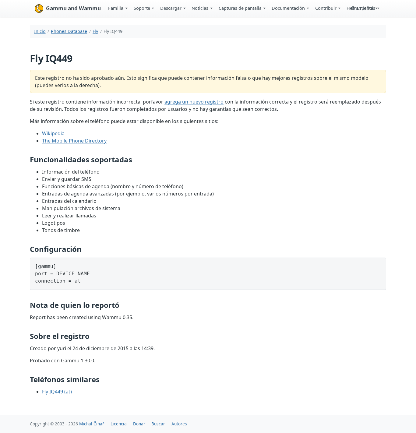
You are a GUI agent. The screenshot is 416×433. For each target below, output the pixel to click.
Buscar (158, 424)
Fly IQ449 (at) (57, 391)
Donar (139, 424)
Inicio (40, 31)
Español (365, 8)
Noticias (200, 8)
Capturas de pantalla (240, 8)
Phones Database (69, 31)
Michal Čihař (91, 424)
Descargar (171, 8)
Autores (179, 424)
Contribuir (326, 8)
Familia (115, 8)
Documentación (288, 8)
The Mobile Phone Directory (74, 140)
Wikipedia (53, 133)
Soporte (142, 8)
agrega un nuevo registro (194, 101)
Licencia (119, 424)
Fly (95, 31)
